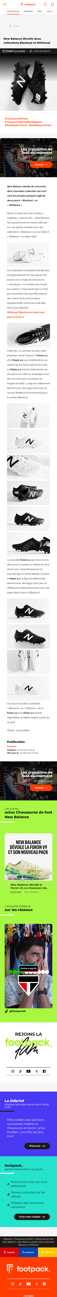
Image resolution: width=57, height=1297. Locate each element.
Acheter (39, 164)
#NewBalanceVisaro (39, 125)
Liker (16, 25)
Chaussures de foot (23, 1239)
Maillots (28, 11)
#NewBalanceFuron (16, 125)
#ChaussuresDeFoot (16, 118)
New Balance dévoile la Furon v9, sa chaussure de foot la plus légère (28, 886)
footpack (8, 1239)
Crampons (13, 11)
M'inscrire (34, 1146)
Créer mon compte (29, 1216)
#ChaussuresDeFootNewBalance (23, 122)
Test (39, 11)
